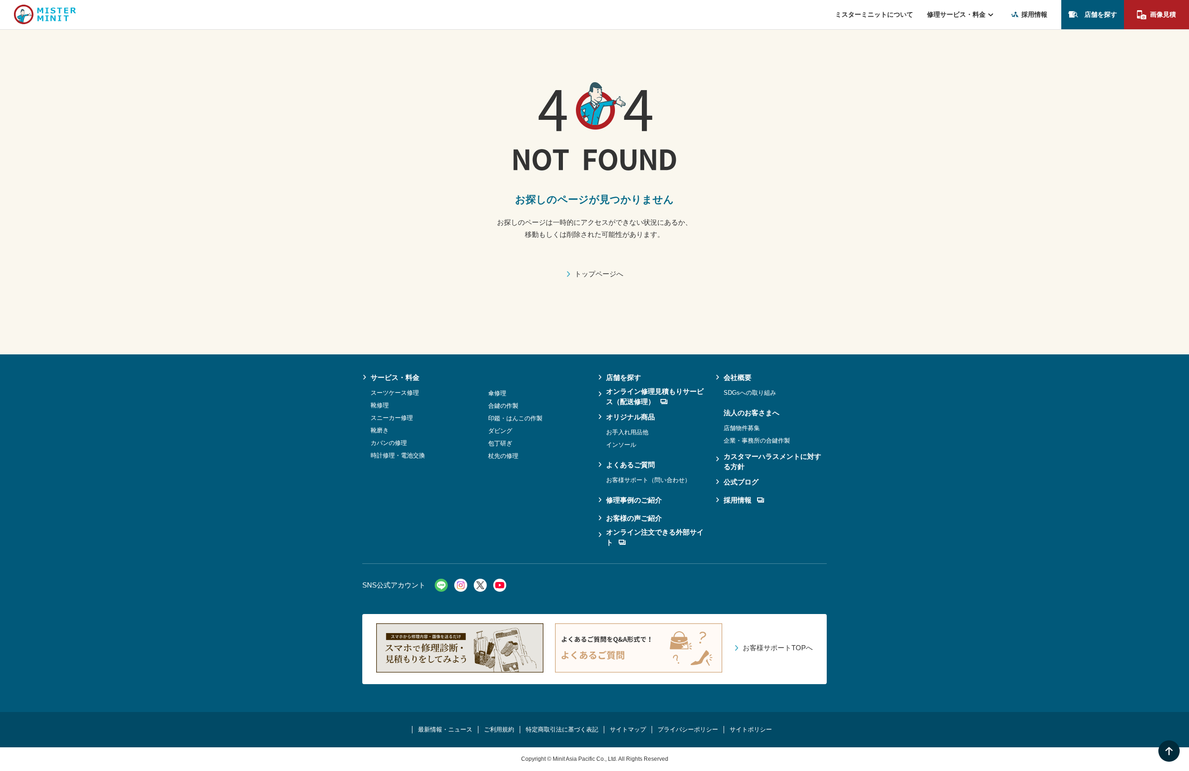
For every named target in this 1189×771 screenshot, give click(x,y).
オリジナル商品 (630, 417)
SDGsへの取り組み (750, 392)
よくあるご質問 (630, 465)
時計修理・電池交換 (398, 455)
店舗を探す (1100, 14)
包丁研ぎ (500, 443)
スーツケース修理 (395, 392)
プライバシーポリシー (688, 729)
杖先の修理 (503, 455)
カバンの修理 (389, 442)
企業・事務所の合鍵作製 (757, 440)
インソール (621, 444)
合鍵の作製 (503, 405)
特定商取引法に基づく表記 (562, 729)
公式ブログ (741, 482)
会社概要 (737, 377)
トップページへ (599, 274)
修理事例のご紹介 (634, 500)
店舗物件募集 (742, 428)
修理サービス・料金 (956, 14)
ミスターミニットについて (874, 14)
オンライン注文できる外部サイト (655, 537)
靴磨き (380, 430)
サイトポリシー (751, 729)
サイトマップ (628, 729)
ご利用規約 (499, 729)
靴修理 (380, 405)
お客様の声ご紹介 (634, 518)
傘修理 (497, 393)
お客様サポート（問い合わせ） (648, 480)
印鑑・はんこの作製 (515, 418)
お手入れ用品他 (627, 432)
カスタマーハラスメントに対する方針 (772, 461)
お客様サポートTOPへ (778, 648)
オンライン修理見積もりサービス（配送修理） (655, 396)
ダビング (500, 430)
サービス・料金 (395, 377)
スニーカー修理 (392, 417)
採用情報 (1034, 14)
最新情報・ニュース (445, 729)
